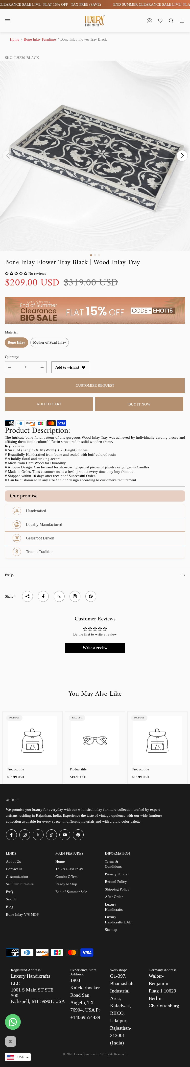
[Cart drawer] (182, 20)
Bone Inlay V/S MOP (22, 914)
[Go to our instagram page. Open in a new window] (24, 834)
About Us (13, 862)
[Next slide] (182, 155)
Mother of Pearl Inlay (49, 342)
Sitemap (111, 930)
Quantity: (12, 357)
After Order (114, 897)
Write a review (95, 648)
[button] (91, 255)
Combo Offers (66, 877)
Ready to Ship (66, 884)
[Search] (171, 20)
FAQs (9, 575)
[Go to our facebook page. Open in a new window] (11, 834)
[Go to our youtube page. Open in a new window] (64, 834)
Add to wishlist (67, 367)
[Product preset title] (32, 740)
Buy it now (139, 404)
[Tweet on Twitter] (59, 596)
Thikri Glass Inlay (69, 869)
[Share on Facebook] (43, 596)
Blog (9, 907)
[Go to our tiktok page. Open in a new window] (51, 834)
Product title (15, 769)
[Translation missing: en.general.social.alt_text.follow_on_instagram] (75, 596)
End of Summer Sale (71, 892)
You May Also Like (95, 694)
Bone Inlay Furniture (40, 39)
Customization (17, 877)
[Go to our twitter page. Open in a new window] (38, 834)
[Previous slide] (7, 155)
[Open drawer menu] (7, 20)
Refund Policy (116, 882)
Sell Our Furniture (20, 884)
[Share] (27, 596)
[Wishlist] (160, 20)
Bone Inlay (16, 342)
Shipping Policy (117, 889)
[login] (149, 20)
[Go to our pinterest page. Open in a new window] (78, 834)
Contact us (14, 869)
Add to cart (49, 404)
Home (14, 39)
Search (11, 899)
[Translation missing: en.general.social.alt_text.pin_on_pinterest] (90, 596)
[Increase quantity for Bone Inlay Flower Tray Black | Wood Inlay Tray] (42, 367)
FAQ (9, 892)
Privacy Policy (116, 874)
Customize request (95, 385)
